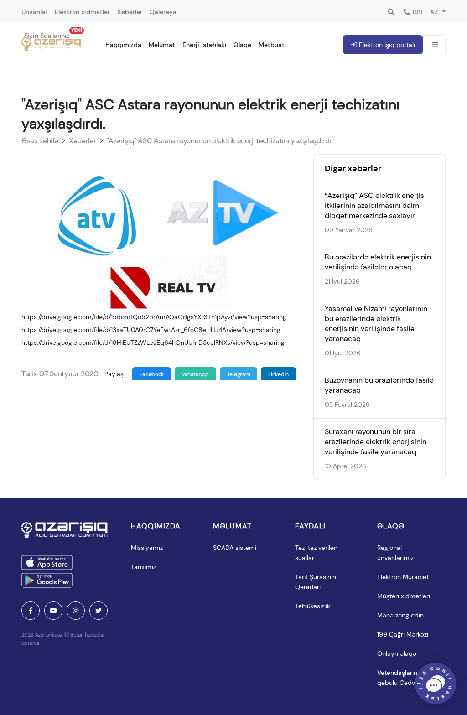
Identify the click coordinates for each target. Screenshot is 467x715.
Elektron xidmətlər (82, 12)
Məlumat (162, 45)
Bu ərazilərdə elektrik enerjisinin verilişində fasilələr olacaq (378, 262)
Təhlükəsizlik (312, 606)
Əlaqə (242, 45)
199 (416, 12)
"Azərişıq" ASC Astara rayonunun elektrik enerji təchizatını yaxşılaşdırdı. (219, 140)
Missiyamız (147, 548)
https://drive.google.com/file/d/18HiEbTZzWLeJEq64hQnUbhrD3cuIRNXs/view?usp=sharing (153, 342)
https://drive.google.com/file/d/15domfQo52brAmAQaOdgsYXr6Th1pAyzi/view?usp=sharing (153, 317)
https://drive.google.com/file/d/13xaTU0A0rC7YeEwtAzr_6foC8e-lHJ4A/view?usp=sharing (150, 330)
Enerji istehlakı (204, 45)
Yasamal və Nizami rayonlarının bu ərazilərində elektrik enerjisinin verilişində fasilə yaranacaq (376, 323)
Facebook (152, 374)
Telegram (238, 374)
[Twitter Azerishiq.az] (98, 610)
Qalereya (163, 12)
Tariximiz (143, 567)
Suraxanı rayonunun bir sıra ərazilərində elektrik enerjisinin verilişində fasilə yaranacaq (375, 441)
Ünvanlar (34, 12)
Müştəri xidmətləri (403, 596)
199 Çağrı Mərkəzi (402, 634)
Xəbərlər (129, 12)
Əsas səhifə (39, 140)
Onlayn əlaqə (396, 653)
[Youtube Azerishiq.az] (53, 610)
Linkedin (278, 374)
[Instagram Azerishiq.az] (76, 610)
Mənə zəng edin (400, 615)
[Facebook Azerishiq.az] (30, 610)
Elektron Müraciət (403, 577)
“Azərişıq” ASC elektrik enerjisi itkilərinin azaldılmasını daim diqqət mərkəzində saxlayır (375, 205)
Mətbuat (272, 45)
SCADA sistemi (234, 548)
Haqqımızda (123, 45)
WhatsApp (195, 374)
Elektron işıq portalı (386, 45)
